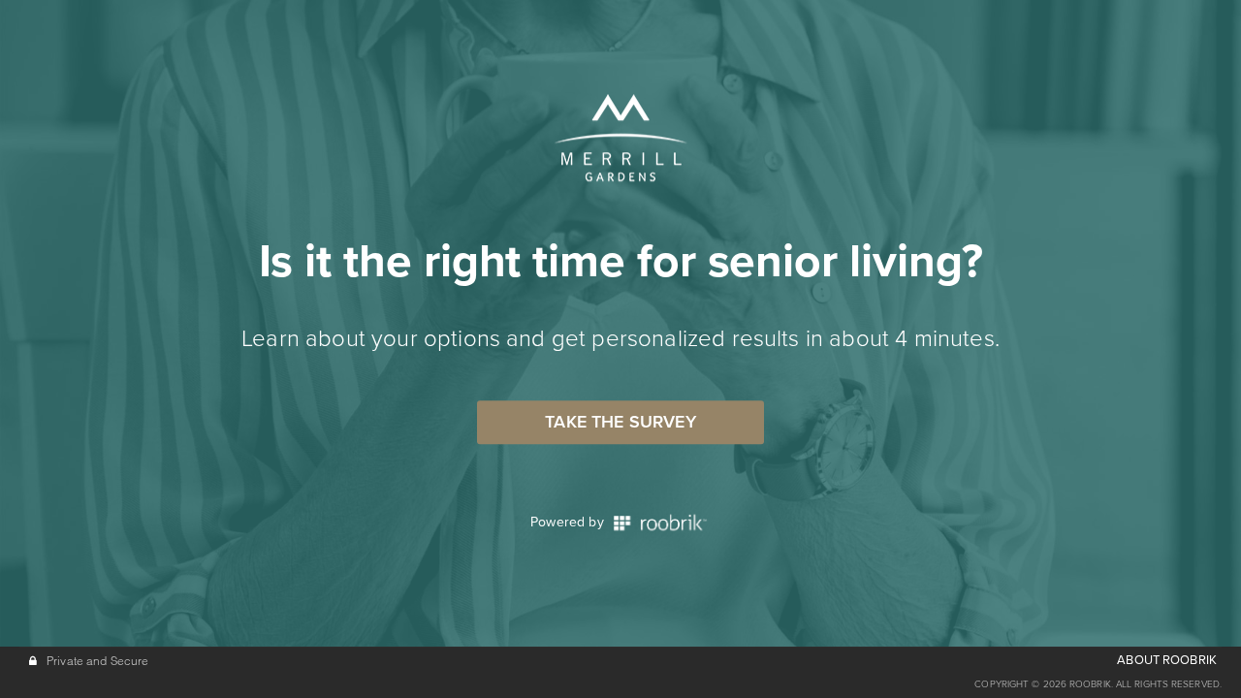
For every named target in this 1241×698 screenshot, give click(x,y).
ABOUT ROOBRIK (1167, 660)
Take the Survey (620, 421)
